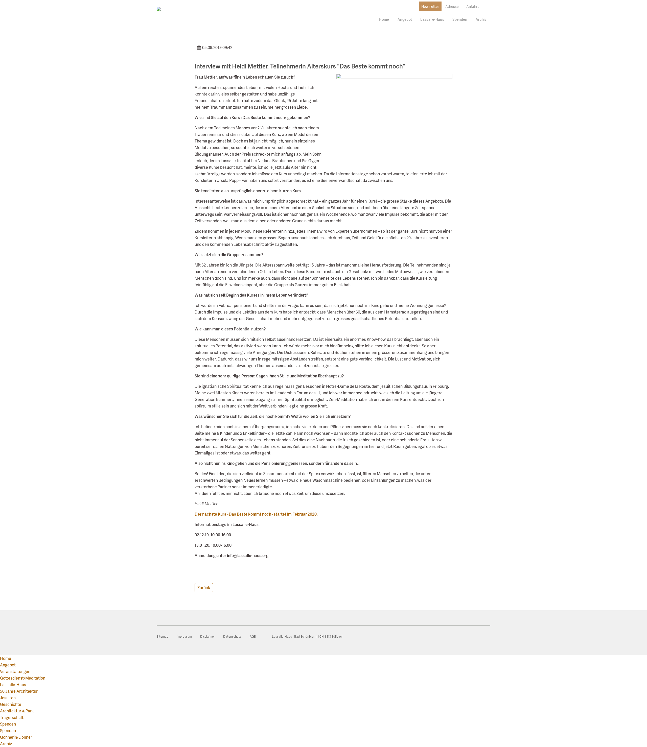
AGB (253, 636)
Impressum (184, 636)
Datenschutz (232, 636)
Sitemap (162, 636)
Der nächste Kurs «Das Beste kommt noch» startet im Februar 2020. (256, 514)
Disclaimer (207, 636)
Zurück (203, 587)
